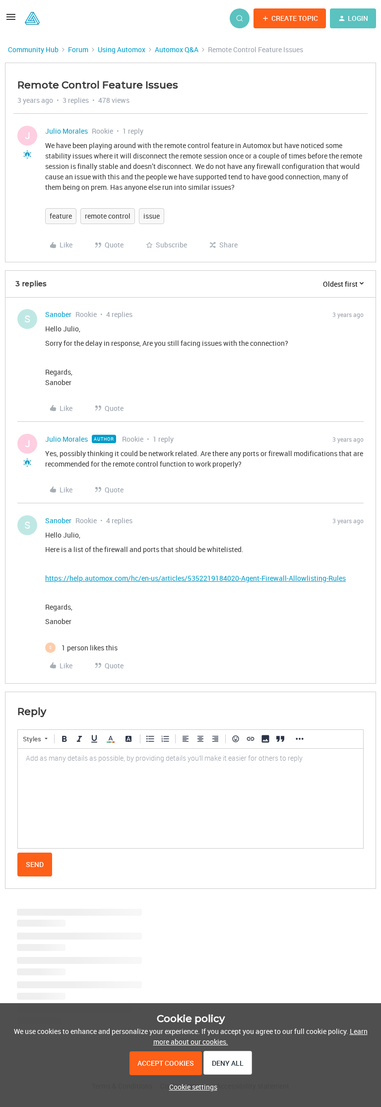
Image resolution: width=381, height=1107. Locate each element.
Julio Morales (66, 131)
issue (151, 216)
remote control (107, 216)
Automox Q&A (176, 49)
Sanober (58, 314)
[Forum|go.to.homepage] (32, 18)
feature (61, 216)
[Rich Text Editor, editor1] (190, 798)
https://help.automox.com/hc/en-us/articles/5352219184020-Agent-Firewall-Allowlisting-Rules (195, 578)
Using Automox (121, 49)
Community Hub (33, 49)
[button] (11, 20)
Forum (78, 49)
